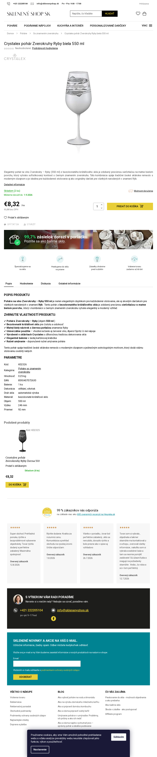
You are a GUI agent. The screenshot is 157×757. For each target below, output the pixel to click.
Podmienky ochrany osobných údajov (28, 715)
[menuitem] (12, 25)
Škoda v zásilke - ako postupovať (121, 709)
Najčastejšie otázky (19, 720)
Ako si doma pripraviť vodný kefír (73, 711)
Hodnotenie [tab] (26, 283)
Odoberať (25, 676)
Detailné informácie (14, 184)
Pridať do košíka (127, 206)
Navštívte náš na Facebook (53, 618)
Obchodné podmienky (20, 711)
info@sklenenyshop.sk (73, 610)
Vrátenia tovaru (17, 697)
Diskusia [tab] (46, 283)
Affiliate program (113, 714)
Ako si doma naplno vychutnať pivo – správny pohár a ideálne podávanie (75, 724)
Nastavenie (40, 749)
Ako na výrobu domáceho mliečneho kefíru (78, 702)
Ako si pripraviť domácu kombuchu (74, 706)
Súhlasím (118, 737)
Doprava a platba (18, 724)
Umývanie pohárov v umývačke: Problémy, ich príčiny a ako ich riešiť (78, 717)
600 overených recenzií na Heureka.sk (96, 514)
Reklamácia (15, 702)
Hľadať (109, 13)
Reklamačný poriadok (20, 706)
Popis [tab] (9, 283)
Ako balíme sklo (113, 705)
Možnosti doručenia (143, 191)
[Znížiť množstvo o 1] (101, 208)
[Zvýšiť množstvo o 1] (101, 205)
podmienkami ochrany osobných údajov (60, 670)
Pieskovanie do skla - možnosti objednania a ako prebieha (125, 699)
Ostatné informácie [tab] (69, 283)
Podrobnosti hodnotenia (45, 48)
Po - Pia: (66, 3)
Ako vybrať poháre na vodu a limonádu (76, 697)
